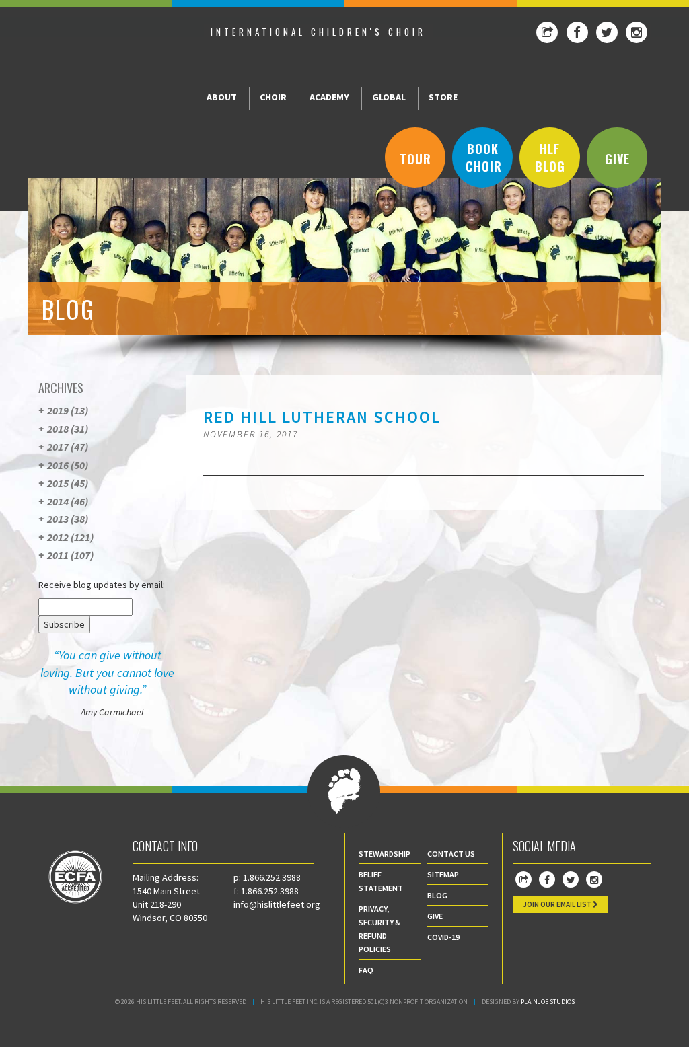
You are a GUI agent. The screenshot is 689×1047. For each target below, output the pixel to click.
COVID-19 (443, 937)
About (222, 97)
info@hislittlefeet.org (276, 904)
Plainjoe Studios (548, 1001)
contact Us (451, 854)
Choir (273, 97)
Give (617, 159)
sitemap (443, 874)
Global (389, 97)
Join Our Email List (558, 904)
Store (443, 97)
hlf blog (550, 157)
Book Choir (484, 157)
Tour (415, 159)
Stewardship (384, 854)
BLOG (437, 895)
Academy (329, 97)
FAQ (366, 970)
